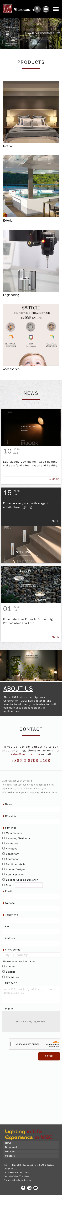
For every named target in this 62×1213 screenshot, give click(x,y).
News (8, 1142)
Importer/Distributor (17, 838)
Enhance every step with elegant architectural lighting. (25, 505)
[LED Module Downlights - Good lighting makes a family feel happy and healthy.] (31, 427)
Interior (10, 966)
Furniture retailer (15, 864)
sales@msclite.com (25, 754)
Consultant (12, 853)
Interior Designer (15, 869)
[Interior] (31, 142)
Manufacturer (13, 833)
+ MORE (54, 479)
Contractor (12, 859)
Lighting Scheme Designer (21, 879)
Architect (11, 848)
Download (11, 1147)
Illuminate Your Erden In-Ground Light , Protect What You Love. (30, 621)
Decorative (12, 977)
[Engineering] (31, 291)
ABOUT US (18, 689)
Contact (10, 1155)
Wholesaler (12, 843)
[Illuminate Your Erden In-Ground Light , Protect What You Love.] (31, 584)
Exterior (10, 971)
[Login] (46, 12)
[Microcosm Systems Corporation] (28, 1139)
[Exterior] (31, 216)
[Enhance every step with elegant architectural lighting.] (31, 544)
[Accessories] (31, 365)
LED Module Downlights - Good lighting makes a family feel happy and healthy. (30, 463)
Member (10, 1151)
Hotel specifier (14, 874)
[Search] (37, 12)
